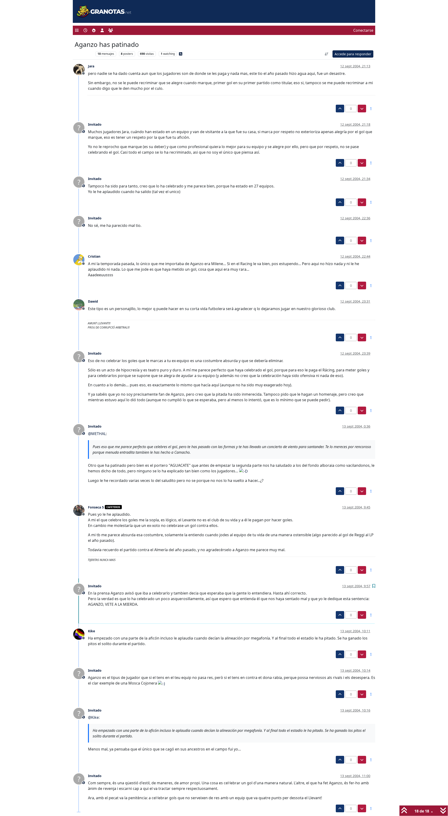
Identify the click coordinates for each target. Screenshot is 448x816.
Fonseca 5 (96, 507)
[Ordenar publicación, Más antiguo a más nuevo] (326, 54)
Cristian (94, 256)
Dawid (93, 301)
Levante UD (84, 54)
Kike (91, 631)
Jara (91, 66)
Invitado (95, 124)
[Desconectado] (80, 69)
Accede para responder (353, 54)
